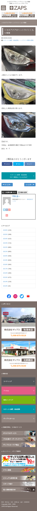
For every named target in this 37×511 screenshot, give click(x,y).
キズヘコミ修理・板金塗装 (11, 40)
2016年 (5, 273)
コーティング (7, 381)
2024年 (5, 238)
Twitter (19, 164)
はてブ (30, 164)
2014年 (5, 281)
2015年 (5, 277)
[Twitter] (4, 210)
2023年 (5, 243)
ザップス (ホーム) (9, 418)
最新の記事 (23, 192)
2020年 (5, 256)
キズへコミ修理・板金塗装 (11, 409)
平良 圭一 (16, 196)
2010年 (5, 286)
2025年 (5, 234)
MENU (3, 6)
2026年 (5, 230)
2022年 (5, 247)
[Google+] (9, 210)
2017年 (5, 268)
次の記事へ (29, 184)
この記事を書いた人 (10, 192)
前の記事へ (7, 184)
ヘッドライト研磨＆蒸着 (26, 40)
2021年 (5, 251)
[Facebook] (7, 210)
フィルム (6, 390)
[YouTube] (7, 215)
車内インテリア (8, 400)
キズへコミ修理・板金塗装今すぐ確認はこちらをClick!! (18, 176)
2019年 (5, 260)
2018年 (5, 264)
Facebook (7, 164)
